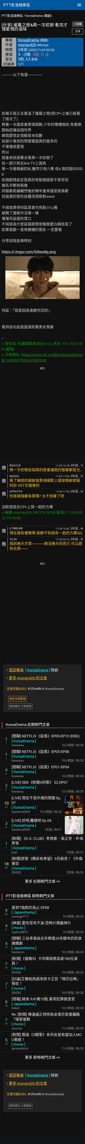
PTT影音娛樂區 (12, 16)
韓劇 (32, 670)
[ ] (24, 741)
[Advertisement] (42, 415)
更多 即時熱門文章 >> (42, 1057)
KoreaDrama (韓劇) (39, 16)
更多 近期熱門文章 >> (42, 881)
